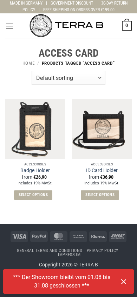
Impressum (69, 254)
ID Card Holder (102, 170)
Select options (33, 194)
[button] (9, 25)
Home (28, 63)
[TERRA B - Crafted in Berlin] (68, 25)
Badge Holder (35, 170)
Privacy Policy (103, 250)
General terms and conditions (49, 250)
